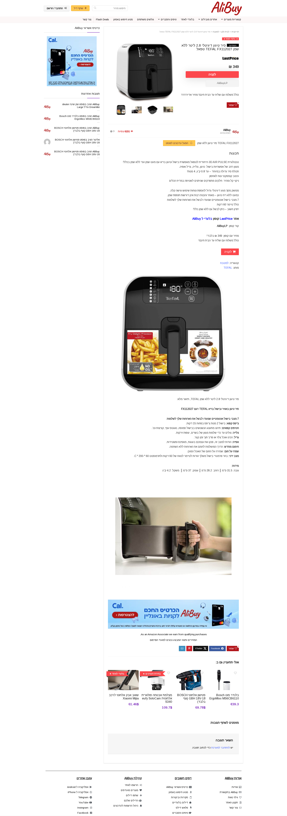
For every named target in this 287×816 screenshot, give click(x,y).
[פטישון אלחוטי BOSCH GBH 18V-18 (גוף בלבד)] (190, 672)
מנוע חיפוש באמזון (123, 19)
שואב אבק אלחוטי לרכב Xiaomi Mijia (124, 696)
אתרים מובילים (209, 19)
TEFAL (228, 267)
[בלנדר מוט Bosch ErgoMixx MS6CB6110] (223, 672)
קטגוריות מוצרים (232, 19)
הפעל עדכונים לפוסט (177, 143)
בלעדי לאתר (187, 19)
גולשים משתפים (145, 19)
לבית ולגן (225, 32)
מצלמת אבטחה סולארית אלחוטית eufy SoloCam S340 (157, 698)
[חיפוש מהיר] (95, 8)
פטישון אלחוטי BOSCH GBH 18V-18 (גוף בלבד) (191, 698)
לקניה (212, 74)
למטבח (216, 32)
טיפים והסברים (169, 19)
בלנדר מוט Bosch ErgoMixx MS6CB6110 (224, 696)
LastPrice (226, 218)
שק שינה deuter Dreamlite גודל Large (81, 105)
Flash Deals (102, 19)
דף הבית (235, 32)
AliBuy (227, 130)
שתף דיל (78, 8)
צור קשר (87, 19)
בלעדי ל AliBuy (202, 218)
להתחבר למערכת (220, 747)
